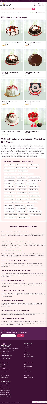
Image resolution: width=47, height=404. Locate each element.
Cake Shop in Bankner (22, 171)
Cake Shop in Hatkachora (35, 214)
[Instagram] (4, 358)
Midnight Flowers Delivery (5, 390)
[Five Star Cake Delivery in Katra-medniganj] (12, 119)
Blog (25, 364)
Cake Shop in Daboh (21, 208)
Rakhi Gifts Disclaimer (4, 375)
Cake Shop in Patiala (21, 164)
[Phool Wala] (16, 4)
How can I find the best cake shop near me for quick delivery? (16, 241)
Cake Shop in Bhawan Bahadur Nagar (12, 174)
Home (2, 12)
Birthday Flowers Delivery (5, 388)
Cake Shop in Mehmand (9, 189)
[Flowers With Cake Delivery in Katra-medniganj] (35, 119)
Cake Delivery (7, 12)
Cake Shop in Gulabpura (10, 177)
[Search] (33, 9)
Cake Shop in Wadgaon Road (30, 202)
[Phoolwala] (11, 345)
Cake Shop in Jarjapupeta (10, 217)
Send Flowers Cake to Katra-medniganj (32, 132)
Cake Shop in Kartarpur (9, 211)
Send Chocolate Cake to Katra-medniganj (33, 73)
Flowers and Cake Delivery (5, 394)
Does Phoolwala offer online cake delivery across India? (15, 231)
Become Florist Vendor (29, 356)
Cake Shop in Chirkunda (28, 174)
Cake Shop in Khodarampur (35, 180)
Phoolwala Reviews (28, 366)
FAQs (25, 350)
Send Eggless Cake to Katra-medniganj (9, 102)
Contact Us (26, 348)
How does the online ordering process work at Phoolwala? (15, 270)
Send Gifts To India (4, 386)
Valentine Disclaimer (4, 377)
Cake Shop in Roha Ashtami (22, 199)
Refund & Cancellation (4, 368)
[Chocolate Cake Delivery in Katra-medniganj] (35, 60)
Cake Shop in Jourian (33, 189)
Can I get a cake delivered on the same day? (12, 280)
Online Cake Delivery (4, 392)
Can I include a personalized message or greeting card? (15, 310)
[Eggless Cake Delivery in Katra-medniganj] (12, 89)
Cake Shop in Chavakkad (21, 167)
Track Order (43, 1)
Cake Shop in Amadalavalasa (22, 196)
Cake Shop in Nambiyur (9, 180)
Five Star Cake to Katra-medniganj (11, 131)
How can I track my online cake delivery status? (13, 318)
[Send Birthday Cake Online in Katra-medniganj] (35, 30)
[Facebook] (1, 358)
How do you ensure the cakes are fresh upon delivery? (14, 260)
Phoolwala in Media (28, 373)
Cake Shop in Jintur (24, 214)
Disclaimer (2, 373)
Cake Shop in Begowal (21, 189)
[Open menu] (45, 4)
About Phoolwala (27, 345)
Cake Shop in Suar (29, 205)
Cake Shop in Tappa (21, 211)
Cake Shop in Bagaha (22, 192)
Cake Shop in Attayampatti (34, 177)
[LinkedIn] (9, 358)
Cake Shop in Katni (8, 183)
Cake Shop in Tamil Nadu (10, 192)
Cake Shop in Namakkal (21, 186)
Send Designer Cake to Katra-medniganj (32, 102)
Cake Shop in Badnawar (10, 164)
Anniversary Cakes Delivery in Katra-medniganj (11, 43)
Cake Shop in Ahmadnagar (10, 171)
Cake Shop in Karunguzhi (34, 164)
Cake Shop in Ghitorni (9, 196)
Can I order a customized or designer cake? (12, 300)
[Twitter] (7, 358)
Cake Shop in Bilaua (35, 196)
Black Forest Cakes (19, 205)
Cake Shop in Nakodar (19, 183)
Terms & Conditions (4, 364)
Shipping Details (3, 371)
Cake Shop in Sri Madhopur (23, 217)
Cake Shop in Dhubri (21, 177)
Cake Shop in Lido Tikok (33, 186)
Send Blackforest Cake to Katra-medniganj (10, 73)
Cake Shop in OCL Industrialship (34, 211)
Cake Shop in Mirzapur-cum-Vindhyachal (13, 202)
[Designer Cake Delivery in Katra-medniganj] (35, 89)
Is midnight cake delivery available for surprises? (13, 290)
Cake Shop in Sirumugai (32, 183)
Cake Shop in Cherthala (35, 199)
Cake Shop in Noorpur (32, 208)
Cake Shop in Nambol (9, 167)
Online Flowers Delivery (5, 383)
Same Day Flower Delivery (5, 396)
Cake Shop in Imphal (33, 167)
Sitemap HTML (27, 354)
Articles (26, 368)
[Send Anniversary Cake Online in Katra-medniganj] (12, 30)
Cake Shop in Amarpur (9, 199)
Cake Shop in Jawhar (33, 192)
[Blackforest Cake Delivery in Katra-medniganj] (12, 60)
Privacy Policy (3, 366)
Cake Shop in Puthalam (22, 180)
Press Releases (27, 371)
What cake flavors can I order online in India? (12, 251)
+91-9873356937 (35, 1)
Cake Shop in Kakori (9, 205)
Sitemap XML (27, 352)
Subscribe (20, 336)
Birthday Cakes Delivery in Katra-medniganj (33, 43)
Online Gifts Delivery (28, 377)
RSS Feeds (26, 375)
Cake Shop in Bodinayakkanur (11, 214)
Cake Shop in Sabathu (9, 186)
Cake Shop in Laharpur (9, 208)
